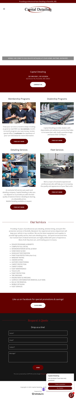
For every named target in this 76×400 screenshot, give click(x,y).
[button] (7, 9)
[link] (38, 9)
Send (38, 367)
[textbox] (38, 333)
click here (38, 305)
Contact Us (38, 84)
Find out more (19, 141)
